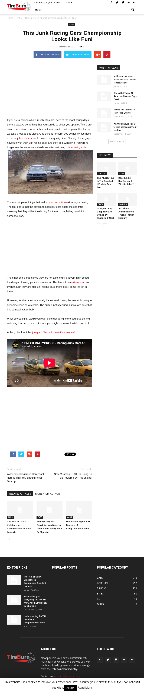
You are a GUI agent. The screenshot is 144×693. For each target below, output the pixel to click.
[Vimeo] (122, 2)
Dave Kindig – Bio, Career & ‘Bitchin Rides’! (126, 181)
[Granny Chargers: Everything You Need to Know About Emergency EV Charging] (49, 510)
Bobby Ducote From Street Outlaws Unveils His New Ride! (125, 79)
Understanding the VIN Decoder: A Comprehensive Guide (78, 525)
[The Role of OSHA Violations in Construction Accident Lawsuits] (20, 510)
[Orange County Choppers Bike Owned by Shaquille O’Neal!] (106, 199)
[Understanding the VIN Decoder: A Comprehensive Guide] (79, 510)
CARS (71, 24)
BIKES (100, 204)
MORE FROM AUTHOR (47, 493)
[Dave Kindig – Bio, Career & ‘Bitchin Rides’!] (127, 168)
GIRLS (100, 604)
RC (98, 598)
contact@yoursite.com (67, 676)
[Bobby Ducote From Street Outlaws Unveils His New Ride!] (104, 80)
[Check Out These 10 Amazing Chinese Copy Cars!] (104, 96)
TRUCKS (101, 588)
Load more (115, 141)
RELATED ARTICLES (20, 493)
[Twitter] (117, 2)
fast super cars (27, 138)
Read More (85, 687)
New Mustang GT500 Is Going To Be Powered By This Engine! (73, 475)
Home (10, 17)
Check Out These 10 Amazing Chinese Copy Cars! (125, 96)
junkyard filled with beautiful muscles (53, 332)
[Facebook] (111, 2)
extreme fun (78, 282)
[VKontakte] (128, 2)
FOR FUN (102, 173)
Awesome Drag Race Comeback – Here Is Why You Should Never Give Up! (27, 477)
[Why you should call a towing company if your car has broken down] (104, 127)
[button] (133, 10)
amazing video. (79, 147)
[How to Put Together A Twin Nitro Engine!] (104, 113)
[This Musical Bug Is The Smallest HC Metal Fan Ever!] (106, 168)
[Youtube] (134, 2)
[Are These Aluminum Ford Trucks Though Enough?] (127, 199)
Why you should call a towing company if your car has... (125, 127)
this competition (57, 202)
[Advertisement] (49, 89)
